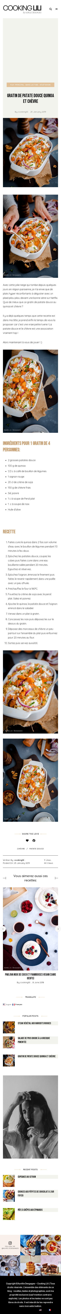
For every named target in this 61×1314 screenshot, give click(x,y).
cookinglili (23, 112)
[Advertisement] (30, 50)
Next (58, 929)
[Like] (27, 840)
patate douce (36, 849)
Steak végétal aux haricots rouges (34, 1023)
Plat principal (17, 85)
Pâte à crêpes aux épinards (30, 1209)
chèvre (21, 849)
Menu (57, 9)
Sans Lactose (31, 85)
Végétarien (45, 85)
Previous (3, 929)
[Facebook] (33, 840)
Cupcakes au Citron (27, 1176)
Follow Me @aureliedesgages (10, 1247)
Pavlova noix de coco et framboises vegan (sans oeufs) (30, 976)
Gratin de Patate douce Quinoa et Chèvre (37, 1056)
